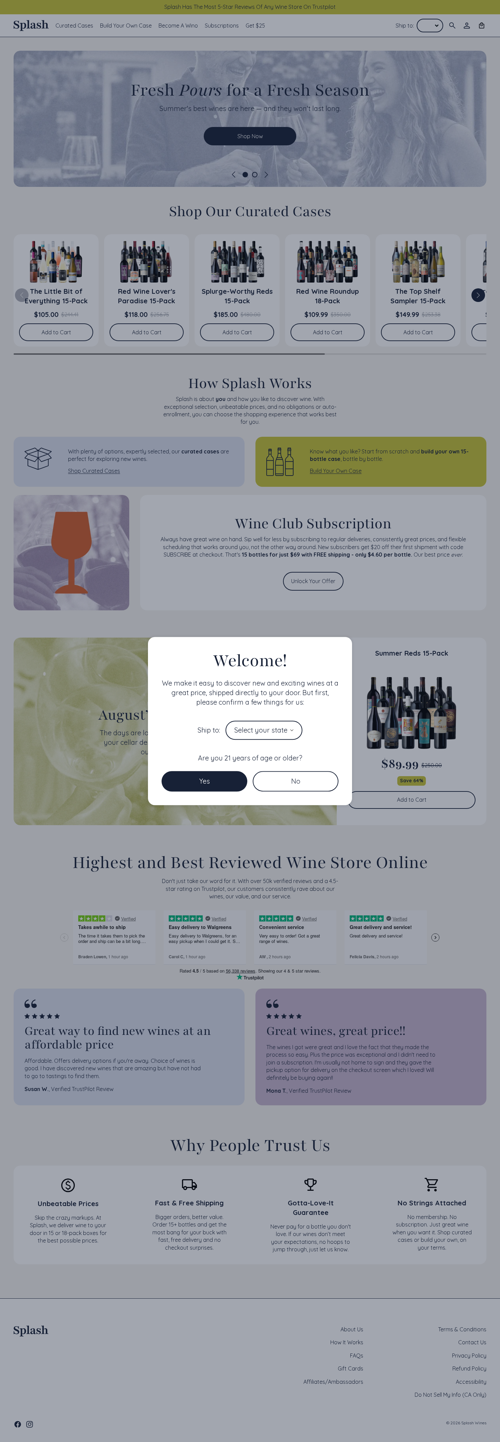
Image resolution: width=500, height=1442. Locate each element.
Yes (204, 781)
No (295, 781)
